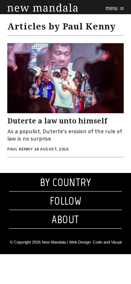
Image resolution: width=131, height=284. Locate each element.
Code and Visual (107, 242)
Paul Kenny (20, 149)
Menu (112, 8)
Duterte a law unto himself (57, 121)
